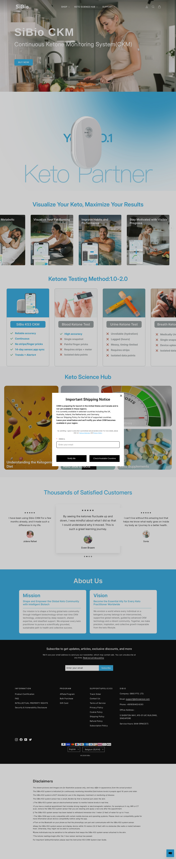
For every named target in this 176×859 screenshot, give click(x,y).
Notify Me (72, 458)
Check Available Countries (104, 458)
